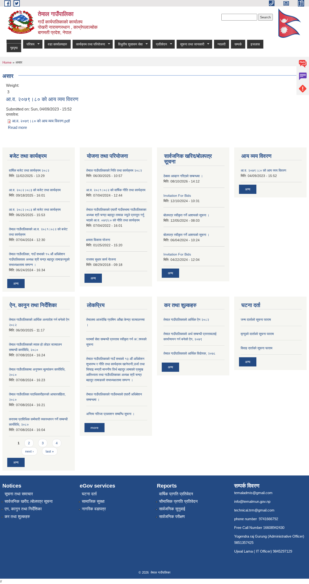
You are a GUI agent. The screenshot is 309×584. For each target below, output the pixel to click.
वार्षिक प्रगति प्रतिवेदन (176, 494)
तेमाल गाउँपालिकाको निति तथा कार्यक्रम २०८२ (114, 170)
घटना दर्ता (89, 494)
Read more (17, 127)
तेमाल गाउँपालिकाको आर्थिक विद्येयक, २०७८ (189, 353)
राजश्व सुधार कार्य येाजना (101, 259)
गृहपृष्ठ (14, 48)
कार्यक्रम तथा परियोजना (88, 44)
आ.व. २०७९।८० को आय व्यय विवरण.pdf (41, 121)
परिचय (29, 44)
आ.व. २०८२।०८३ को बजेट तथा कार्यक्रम (35, 190)
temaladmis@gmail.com (253, 493)
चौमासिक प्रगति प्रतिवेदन (178, 501)
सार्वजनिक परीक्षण (172, 516)
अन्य (16, 283)
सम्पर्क (238, 44)
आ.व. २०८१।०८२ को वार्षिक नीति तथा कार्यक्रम (115, 190)
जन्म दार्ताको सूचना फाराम (256, 319)
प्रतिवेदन (159, 44)
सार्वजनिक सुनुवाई (172, 509)
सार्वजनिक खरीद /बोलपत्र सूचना (29, 501)
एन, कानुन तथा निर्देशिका (23, 509)
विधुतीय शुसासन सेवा (128, 44)
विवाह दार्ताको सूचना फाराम (256, 348)
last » (50, 451)
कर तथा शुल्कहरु (17, 516)
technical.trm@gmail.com (254, 510)
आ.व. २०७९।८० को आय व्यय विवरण (42, 99)
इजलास (255, 44)
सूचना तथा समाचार (19, 494)
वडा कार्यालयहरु (57, 44)
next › (29, 451)
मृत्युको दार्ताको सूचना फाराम (257, 334)
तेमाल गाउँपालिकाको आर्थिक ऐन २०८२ (186, 319)
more (94, 428)
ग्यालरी (221, 44)
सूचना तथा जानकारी (190, 44)
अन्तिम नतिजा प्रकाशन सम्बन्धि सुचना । (110, 414)
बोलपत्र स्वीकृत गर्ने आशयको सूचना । (186, 215)
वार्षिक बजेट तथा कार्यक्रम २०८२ (29, 170)
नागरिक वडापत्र (94, 509)
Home (7, 62)
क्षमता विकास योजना (98, 240)
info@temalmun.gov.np (252, 501)
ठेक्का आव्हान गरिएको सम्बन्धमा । (183, 176)
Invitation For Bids (177, 195)
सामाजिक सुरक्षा (93, 501)
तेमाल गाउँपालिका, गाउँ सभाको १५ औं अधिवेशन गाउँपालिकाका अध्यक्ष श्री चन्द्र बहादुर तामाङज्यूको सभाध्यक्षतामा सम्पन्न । (39, 259)
